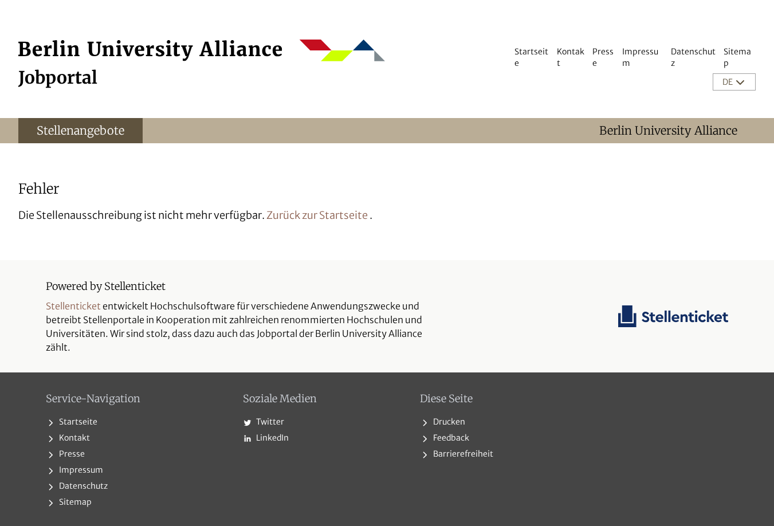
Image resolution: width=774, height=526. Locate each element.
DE (728, 82)
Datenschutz (82, 486)
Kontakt (73, 438)
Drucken (448, 422)
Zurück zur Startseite (317, 215)
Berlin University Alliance (668, 130)
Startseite (77, 422)
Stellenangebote (80, 130)
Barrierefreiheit (462, 454)
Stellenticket (73, 306)
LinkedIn (271, 438)
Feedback (450, 438)
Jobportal (57, 77)
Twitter (269, 422)
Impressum (80, 470)
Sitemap (74, 502)
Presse (71, 454)
